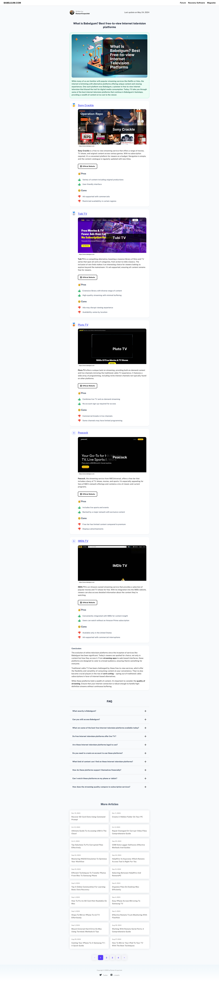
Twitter (105, 975)
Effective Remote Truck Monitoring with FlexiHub (129, 916)
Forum (183, 3)
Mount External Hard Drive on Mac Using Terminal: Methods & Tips (86, 930)
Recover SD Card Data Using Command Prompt (88, 818)
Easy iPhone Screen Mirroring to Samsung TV (126, 902)
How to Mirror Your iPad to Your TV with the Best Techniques (127, 944)
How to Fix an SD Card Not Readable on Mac (89, 902)
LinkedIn (116, 975)
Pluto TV (83, 324)
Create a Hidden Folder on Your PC (127, 817)
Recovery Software (196, 3)
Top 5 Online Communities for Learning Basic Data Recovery (88, 888)
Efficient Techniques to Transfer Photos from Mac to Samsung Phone (88, 874)
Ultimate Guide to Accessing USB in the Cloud (88, 832)
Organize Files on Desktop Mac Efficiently (125, 888)
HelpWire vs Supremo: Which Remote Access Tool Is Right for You (128, 860)
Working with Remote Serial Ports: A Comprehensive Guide (128, 930)
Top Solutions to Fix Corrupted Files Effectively (87, 846)
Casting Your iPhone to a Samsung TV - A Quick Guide (88, 944)
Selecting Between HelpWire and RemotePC (126, 874)
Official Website (89, 166)
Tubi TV (82, 213)
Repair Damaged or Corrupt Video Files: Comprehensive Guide (129, 832)
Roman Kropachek (83, 13)
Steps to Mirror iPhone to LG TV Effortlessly (85, 916)
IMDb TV (83, 540)
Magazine (211, 3)
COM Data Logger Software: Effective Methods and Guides (128, 846)
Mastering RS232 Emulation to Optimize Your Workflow (89, 860)
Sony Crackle (86, 105)
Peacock (83, 432)
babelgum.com (12, 3)
